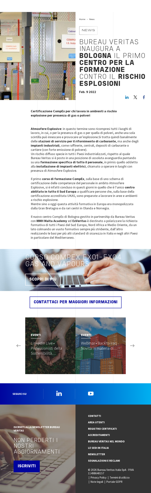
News (91, 19)
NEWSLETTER (96, 454)
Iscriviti (27, 466)
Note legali (96, 481)
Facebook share (144, 97)
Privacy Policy (98, 477)
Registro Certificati (102, 428)
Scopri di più (42, 279)
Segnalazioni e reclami (104, 460)
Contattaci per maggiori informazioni (75, 302)
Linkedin (59, 393)
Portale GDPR (114, 481)
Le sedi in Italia (98, 448)
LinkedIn (127, 97)
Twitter (135, 97)
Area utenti (96, 422)
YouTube (91, 393)
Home (82, 19)
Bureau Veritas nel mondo (106, 441)
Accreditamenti (99, 435)
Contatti (94, 416)
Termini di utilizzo (120, 477)
